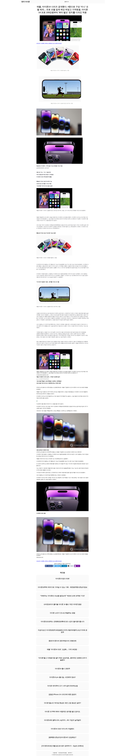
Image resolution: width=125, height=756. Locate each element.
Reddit (71, 565)
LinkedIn (64, 565)
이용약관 (55, 752)
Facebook (50, 565)
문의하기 (70, 752)
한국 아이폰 (25, 2)
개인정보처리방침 (62, 752)
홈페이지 (67, 1)
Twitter (57, 565)
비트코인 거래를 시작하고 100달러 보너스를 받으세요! (49, 43)
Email (78, 565)
